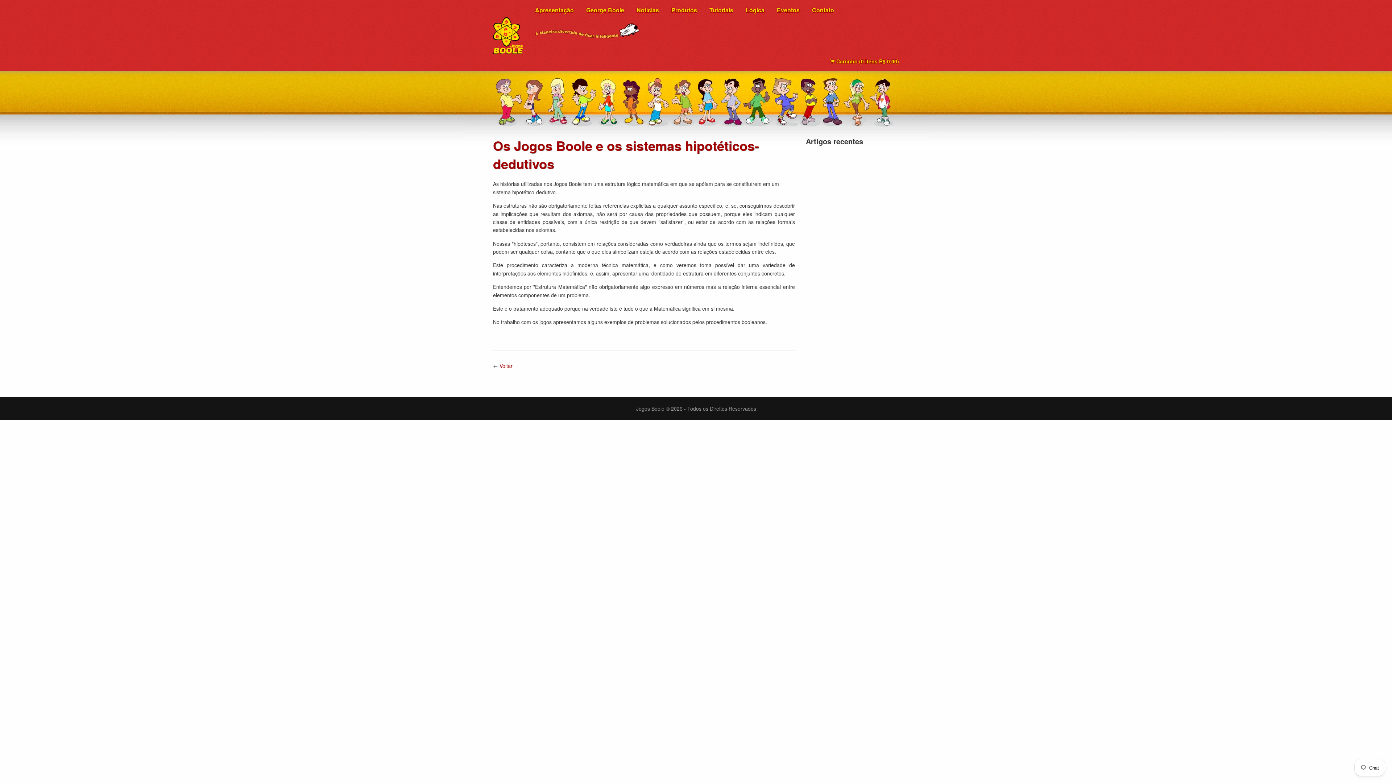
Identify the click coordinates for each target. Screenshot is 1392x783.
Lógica (755, 10)
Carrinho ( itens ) (867, 61)
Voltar (506, 365)
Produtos (684, 10)
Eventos (788, 10)
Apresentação (554, 10)
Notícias (648, 10)
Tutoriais (721, 10)
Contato (823, 10)
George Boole (605, 10)
